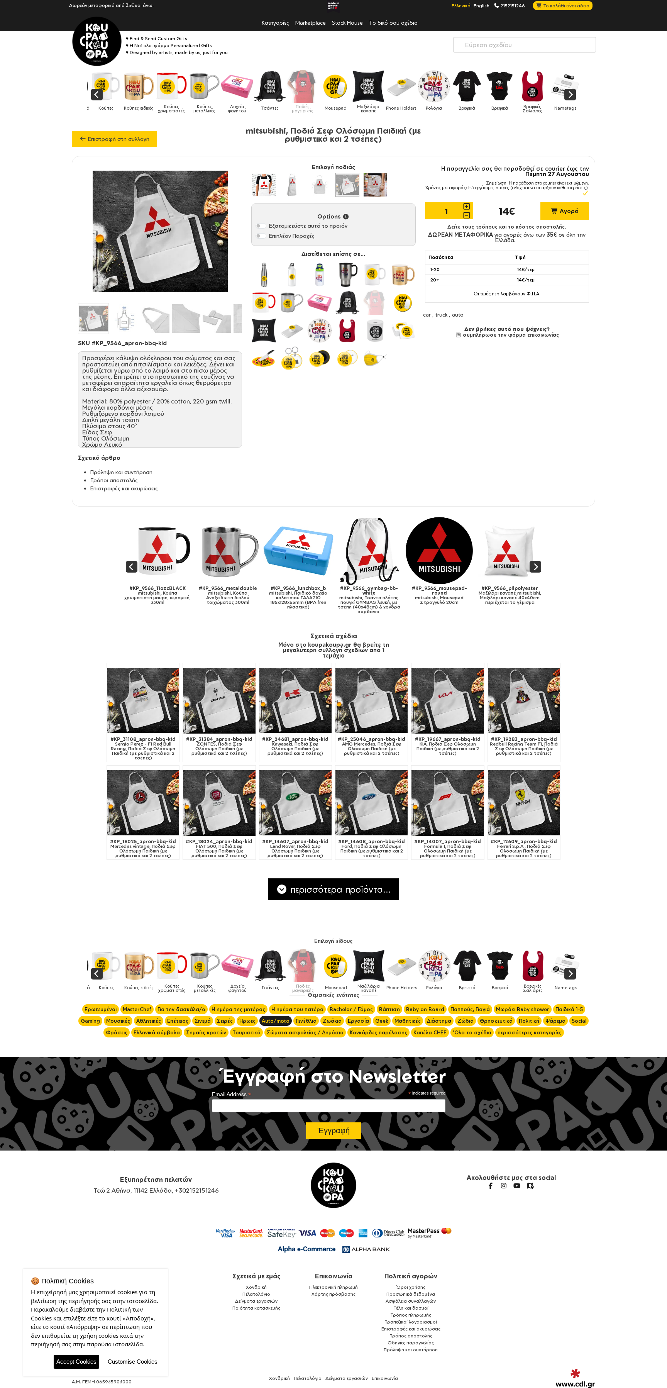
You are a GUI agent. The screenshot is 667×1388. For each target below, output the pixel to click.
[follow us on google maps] (530, 1186)
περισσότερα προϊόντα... (339, 889)
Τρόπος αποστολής (410, 1336)
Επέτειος (177, 1021)
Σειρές (225, 1021)
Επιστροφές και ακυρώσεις (124, 488)
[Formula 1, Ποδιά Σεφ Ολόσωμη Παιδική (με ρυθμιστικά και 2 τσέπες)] (447, 803)
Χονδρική (256, 1287)
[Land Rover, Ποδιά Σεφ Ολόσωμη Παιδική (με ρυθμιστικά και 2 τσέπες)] (295, 803)
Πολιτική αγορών (410, 1276)
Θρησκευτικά (496, 1021)
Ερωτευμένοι (101, 1009)
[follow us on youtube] (517, 1186)
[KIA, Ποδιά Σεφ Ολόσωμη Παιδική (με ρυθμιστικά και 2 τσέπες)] (447, 700)
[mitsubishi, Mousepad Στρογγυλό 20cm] (306, 550)
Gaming (90, 1021)
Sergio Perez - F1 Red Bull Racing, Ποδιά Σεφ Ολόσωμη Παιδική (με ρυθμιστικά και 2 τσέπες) (143, 748)
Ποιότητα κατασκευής (256, 1308)
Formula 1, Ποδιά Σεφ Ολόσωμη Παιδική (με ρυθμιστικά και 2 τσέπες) (447, 848)
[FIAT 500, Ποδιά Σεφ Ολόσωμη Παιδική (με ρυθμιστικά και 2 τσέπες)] (219, 803)
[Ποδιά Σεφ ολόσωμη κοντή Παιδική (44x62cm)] (320, 185)
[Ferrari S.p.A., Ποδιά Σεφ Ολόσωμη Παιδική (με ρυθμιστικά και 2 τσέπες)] (524, 803)
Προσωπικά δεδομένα (410, 1294)
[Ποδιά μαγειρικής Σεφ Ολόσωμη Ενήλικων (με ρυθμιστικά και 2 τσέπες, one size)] (292, 185)
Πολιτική (529, 1021)
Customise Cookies (132, 1361)
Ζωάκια (332, 1021)
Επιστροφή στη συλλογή (117, 139)
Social (579, 1021)
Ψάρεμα (555, 1021)
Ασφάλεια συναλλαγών (411, 1301)
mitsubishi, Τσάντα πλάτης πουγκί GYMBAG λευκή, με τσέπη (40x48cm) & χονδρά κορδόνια (235, 600)
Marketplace (310, 22)
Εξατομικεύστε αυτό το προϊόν (308, 225)
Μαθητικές (407, 1021)
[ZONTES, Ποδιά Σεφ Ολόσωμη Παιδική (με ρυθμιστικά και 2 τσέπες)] (219, 700)
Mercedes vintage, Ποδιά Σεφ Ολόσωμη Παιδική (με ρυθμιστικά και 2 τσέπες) (143, 848)
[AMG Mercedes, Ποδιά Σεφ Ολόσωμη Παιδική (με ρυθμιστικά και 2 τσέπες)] (371, 700)
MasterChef (137, 1009)
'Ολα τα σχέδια (472, 1032)
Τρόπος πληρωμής (410, 1315)
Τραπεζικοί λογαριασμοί (410, 1322)
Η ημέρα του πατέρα (297, 1009)
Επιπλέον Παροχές (292, 235)
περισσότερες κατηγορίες (530, 1032)
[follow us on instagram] (504, 1186)
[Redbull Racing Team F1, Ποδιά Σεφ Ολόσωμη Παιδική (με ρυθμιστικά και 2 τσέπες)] (524, 700)
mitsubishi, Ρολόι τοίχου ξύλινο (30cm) (517, 593)
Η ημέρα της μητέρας (238, 1009)
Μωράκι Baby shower (522, 1009)
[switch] (261, 226)
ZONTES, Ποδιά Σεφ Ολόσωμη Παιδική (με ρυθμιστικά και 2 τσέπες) (219, 746)
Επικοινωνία (333, 1276)
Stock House (347, 22)
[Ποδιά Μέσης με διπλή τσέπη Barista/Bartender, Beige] (375, 185)
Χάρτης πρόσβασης (333, 1294)
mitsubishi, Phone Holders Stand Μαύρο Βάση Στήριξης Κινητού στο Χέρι (446, 595)
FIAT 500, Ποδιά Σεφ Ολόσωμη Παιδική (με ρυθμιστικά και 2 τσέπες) (219, 848)
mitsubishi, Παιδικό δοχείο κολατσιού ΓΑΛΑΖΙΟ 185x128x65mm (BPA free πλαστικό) (164, 597)
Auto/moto (275, 1021)
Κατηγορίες (275, 22)
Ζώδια (465, 1021)
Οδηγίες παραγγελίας (411, 1343)
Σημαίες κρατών (206, 1032)
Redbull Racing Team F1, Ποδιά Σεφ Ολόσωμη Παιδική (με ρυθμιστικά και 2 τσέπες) (524, 746)
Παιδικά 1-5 (569, 1009)
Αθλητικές (148, 1021)
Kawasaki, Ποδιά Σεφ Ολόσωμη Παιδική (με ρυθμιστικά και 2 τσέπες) (295, 746)
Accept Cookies (76, 1361)
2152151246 (512, 5)
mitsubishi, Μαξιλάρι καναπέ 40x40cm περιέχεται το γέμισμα (376, 595)
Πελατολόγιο (256, 1294)
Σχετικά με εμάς (256, 1276)
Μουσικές (118, 1021)
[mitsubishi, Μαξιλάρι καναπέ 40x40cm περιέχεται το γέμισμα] (376, 550)
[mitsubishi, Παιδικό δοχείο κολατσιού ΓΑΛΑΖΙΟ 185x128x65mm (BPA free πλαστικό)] (164, 550)
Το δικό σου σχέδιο (393, 22)
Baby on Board (425, 1009)
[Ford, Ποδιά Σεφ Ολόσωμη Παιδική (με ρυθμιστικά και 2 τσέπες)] (371, 803)
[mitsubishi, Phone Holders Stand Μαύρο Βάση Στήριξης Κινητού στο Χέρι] (446, 550)
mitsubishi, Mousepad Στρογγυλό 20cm (305, 595)
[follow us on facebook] (490, 1186)
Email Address (231, 1094)
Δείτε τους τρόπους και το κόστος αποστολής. (506, 226)
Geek (381, 1021)
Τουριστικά (246, 1032)
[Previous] (97, 94)
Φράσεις (116, 1032)
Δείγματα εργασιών (256, 1301)
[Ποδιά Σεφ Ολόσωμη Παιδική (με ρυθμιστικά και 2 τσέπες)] (347, 185)
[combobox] (524, 45)
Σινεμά (203, 1021)
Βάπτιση (389, 1009)
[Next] (570, 94)
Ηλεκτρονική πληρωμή (333, 1287)
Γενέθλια (306, 1021)
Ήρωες (247, 1021)
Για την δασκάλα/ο (181, 1009)
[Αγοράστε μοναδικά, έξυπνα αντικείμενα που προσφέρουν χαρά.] (97, 41)
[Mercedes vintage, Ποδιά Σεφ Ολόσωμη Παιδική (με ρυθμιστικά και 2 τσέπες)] (143, 803)
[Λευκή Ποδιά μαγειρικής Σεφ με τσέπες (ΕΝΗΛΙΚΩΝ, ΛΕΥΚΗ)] (264, 185)
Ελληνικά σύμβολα (157, 1032)
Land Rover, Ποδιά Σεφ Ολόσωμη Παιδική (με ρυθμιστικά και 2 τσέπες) (295, 848)
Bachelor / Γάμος (351, 1009)
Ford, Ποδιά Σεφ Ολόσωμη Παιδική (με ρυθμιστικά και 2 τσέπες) (371, 848)
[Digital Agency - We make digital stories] (575, 1378)
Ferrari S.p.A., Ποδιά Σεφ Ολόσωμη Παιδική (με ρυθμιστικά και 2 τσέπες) (524, 848)
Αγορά (568, 211)
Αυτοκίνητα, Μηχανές (128, 670)
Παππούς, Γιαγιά (470, 1009)
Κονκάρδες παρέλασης (378, 1032)
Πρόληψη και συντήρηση (121, 472)
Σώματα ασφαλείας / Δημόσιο (305, 1032)
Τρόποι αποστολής (114, 480)
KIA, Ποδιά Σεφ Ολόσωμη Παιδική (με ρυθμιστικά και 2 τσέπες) (448, 746)
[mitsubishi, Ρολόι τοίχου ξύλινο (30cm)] (517, 550)
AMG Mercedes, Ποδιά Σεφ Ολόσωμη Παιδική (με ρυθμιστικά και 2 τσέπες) (371, 746)
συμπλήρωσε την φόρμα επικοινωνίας (510, 335)
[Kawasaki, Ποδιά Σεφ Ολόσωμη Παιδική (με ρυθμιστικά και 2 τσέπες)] (295, 700)
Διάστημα (439, 1021)
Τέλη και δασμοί (410, 1308)
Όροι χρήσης (410, 1287)
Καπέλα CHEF (430, 1032)
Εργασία (358, 1021)
